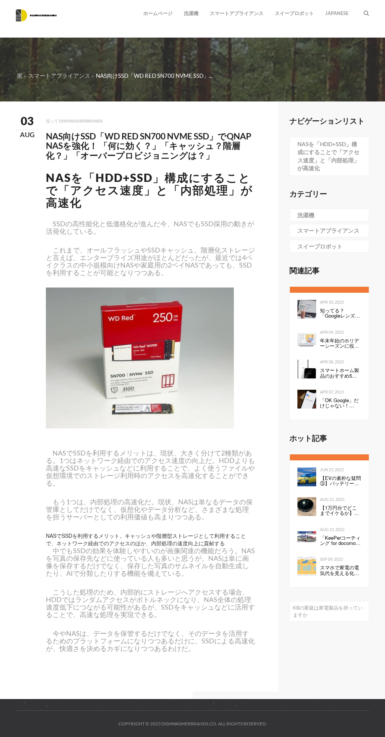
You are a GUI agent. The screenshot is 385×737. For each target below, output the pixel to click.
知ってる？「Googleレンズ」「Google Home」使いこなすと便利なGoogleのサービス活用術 (340, 313)
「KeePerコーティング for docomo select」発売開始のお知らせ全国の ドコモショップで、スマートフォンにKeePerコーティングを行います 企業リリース (340, 540)
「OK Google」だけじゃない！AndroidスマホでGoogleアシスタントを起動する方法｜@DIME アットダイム (340, 403)
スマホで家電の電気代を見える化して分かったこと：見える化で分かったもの (339, 570)
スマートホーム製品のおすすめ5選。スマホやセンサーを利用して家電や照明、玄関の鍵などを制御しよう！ (339, 373)
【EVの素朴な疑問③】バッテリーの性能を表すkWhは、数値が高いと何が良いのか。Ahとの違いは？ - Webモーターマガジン (340, 480)
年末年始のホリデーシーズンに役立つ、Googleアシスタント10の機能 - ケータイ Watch (340, 343)
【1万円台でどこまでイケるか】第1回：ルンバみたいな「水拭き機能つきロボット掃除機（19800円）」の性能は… (339, 510)
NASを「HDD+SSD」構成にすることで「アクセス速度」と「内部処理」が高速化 (328, 156)
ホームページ (158, 13)
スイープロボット (294, 13)
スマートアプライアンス (237, 13)
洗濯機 (191, 13)
